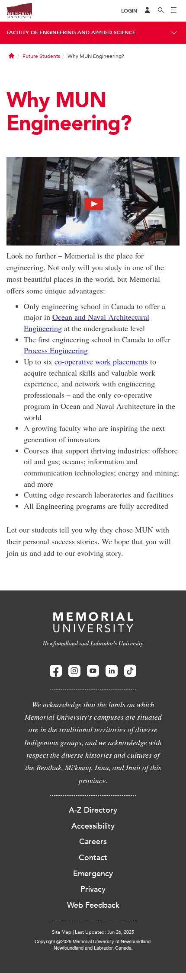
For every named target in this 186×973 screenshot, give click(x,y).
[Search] (161, 10)
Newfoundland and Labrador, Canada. (93, 947)
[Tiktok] (130, 671)
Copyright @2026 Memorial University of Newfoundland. (93, 941)
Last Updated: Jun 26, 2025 (104, 932)
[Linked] (112, 671)
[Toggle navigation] (174, 11)
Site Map (61, 932)
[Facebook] (56, 671)
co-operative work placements (101, 361)
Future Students (41, 56)
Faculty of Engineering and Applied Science (70, 32)
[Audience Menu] (147, 10)
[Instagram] (74, 671)
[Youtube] (93, 671)
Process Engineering (56, 350)
